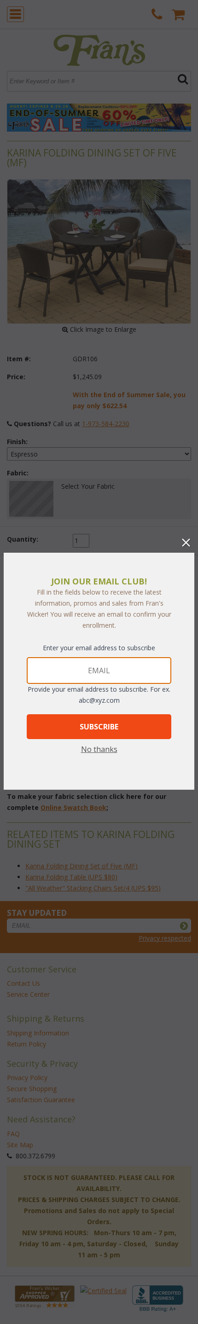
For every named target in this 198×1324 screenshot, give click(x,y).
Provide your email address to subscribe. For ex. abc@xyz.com (99, 695)
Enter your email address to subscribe (99, 647)
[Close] (186, 542)
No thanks (99, 749)
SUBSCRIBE (99, 727)
